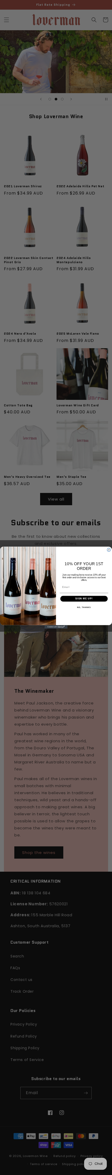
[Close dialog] (108, 549)
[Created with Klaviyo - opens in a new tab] (56, 626)
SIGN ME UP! (84, 598)
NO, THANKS (84, 607)
